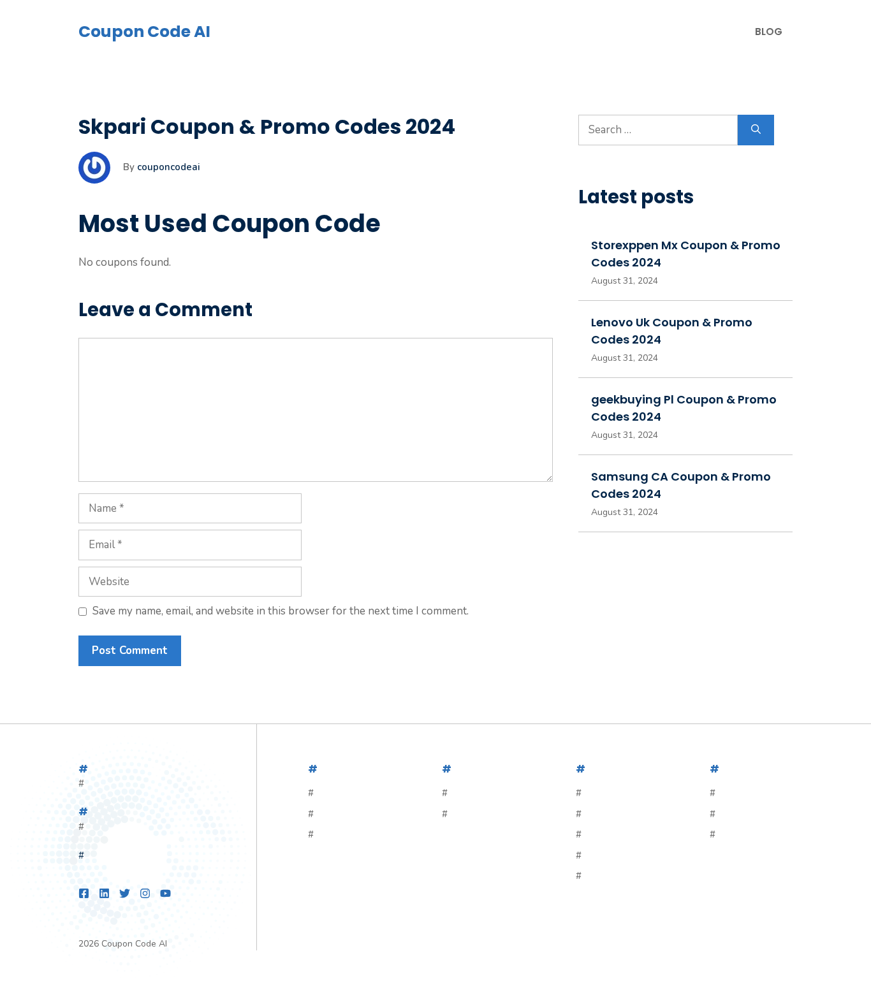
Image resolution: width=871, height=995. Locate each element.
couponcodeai (168, 167)
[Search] (756, 130)
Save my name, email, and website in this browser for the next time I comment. (280, 611)
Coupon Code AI (144, 31)
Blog (768, 31)
